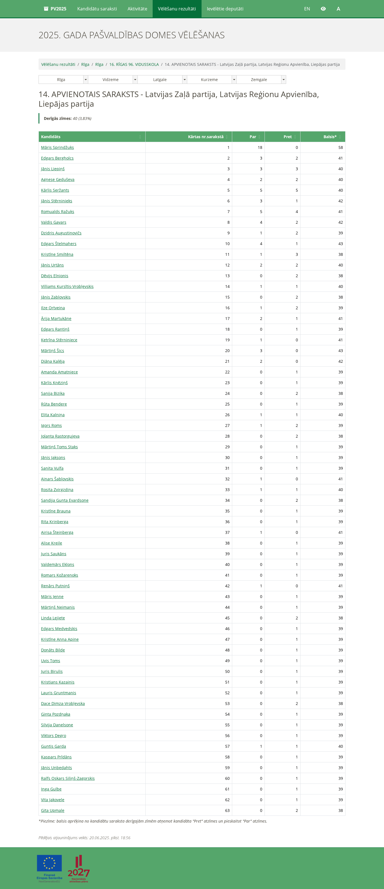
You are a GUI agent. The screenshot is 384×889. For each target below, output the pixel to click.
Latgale (160, 79)
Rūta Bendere (54, 404)
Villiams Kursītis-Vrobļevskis (67, 286)
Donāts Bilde (53, 650)
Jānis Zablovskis (56, 297)
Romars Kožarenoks (59, 575)
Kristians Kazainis (57, 682)
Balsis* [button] (330, 136)
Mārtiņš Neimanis (58, 607)
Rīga (85, 64)
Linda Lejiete (53, 618)
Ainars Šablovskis (57, 479)
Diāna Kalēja (53, 361)
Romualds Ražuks (57, 211)
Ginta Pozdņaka (55, 714)
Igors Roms (51, 425)
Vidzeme (111, 79)
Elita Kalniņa (53, 414)
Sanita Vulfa (52, 468)
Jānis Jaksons (53, 457)
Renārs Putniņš (55, 585)
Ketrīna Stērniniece (59, 339)
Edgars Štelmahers (58, 243)
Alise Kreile (51, 543)
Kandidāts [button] (50, 136)
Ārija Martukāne (56, 318)
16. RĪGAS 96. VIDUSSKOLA (134, 64)
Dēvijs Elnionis (54, 275)
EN (307, 9)
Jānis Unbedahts (56, 767)
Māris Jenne (52, 596)
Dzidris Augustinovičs (61, 233)
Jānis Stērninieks (56, 200)
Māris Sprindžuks (57, 147)
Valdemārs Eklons (57, 564)
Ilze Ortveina (53, 307)
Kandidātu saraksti (97, 9)
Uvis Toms (50, 660)
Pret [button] (288, 136)
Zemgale (259, 79)
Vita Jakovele (52, 799)
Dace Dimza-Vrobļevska (63, 703)
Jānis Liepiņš (53, 168)
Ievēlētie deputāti (225, 9)
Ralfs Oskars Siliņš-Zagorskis (68, 778)
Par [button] (253, 136)
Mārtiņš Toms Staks (59, 446)
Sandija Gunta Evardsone (65, 500)
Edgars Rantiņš (55, 329)
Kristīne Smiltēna (57, 254)
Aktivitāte (137, 9)
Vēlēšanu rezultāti (177, 9)
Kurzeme (209, 79)
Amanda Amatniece (59, 372)
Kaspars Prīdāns (56, 757)
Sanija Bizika (53, 393)
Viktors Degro (53, 735)
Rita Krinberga (54, 521)
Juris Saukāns (53, 553)
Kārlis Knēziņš (54, 382)
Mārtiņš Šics (52, 350)
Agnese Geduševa (57, 179)
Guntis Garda (53, 746)
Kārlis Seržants (55, 190)
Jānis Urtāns (52, 265)
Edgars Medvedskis (59, 628)
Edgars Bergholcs (57, 158)
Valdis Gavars (53, 222)
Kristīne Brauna (56, 511)
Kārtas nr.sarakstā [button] (205, 136)
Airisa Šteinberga (57, 532)
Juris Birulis (52, 671)
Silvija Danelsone (57, 724)
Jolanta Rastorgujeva (60, 436)
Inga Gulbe (51, 789)
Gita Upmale (52, 810)
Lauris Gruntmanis (58, 692)
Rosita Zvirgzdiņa (57, 489)
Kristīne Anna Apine (60, 639)
